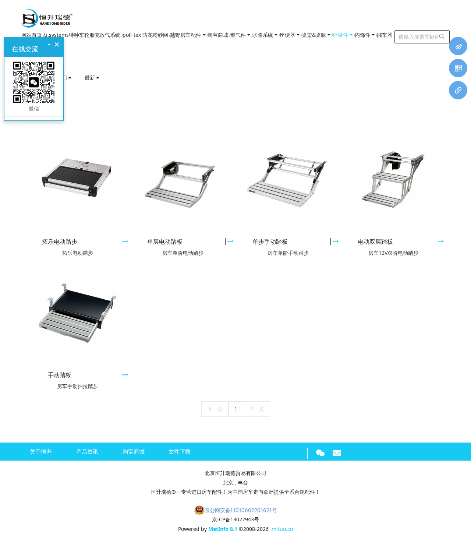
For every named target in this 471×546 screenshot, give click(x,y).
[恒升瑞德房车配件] (46, 16)
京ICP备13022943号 (235, 519)
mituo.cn (282, 528)
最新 (90, 77)
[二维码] (458, 68)
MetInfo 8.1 (222, 528)
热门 (62, 77)
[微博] (458, 46)
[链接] (458, 90)
